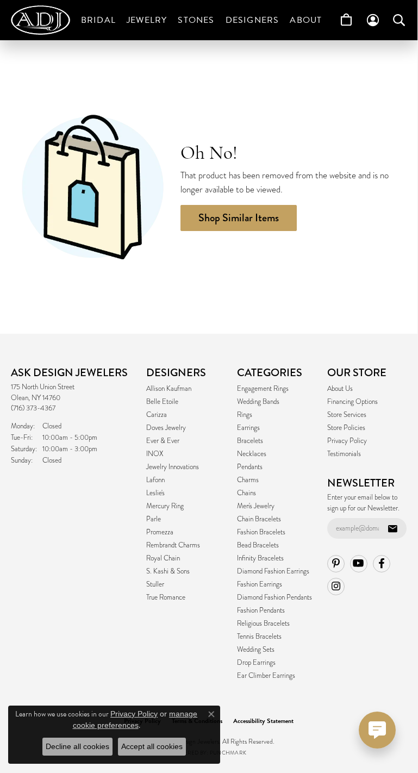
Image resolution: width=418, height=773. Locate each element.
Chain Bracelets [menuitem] (259, 519)
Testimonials (344, 454)
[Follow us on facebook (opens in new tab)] (381, 563)
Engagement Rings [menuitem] (263, 389)
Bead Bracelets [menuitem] (258, 545)
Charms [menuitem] (248, 480)
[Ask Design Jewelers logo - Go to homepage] (43, 20)
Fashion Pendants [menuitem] (261, 610)
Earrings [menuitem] (248, 428)
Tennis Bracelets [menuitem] (259, 636)
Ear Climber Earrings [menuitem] (266, 676)
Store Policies (346, 428)
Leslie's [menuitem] (155, 493)
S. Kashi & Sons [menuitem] (168, 571)
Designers (252, 20)
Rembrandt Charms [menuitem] (173, 545)
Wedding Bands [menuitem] (258, 402)
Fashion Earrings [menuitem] (259, 584)
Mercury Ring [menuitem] (165, 506)
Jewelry (147, 20)
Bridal (98, 20)
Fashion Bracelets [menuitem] (261, 532)
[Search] (399, 20)
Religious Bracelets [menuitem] (263, 623)
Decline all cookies (77, 746)
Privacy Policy (347, 441)
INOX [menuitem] (154, 454)
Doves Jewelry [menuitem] (166, 428)
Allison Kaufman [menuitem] (168, 389)
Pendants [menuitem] (250, 467)
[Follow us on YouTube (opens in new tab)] (358, 563)
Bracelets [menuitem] (250, 441)
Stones (196, 20)
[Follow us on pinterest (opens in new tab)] (336, 563)
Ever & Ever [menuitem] (162, 441)
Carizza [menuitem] (156, 415)
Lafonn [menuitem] (155, 480)
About (306, 20)
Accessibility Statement (263, 721)
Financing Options (352, 402)
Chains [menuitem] (246, 493)
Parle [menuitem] (153, 519)
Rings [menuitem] (244, 415)
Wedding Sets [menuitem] (255, 649)
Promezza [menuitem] (159, 532)
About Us (340, 389)
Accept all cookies (152, 746)
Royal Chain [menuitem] (163, 558)
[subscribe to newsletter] (392, 528)
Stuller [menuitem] (155, 584)
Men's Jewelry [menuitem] (255, 506)
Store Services (346, 415)
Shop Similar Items (238, 218)
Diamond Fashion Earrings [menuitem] (273, 571)
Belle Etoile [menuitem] (162, 402)
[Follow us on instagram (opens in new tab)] (336, 586)
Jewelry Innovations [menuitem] (172, 467)
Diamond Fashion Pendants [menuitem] (274, 597)
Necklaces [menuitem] (251, 454)
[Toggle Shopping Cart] (346, 20)
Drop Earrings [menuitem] (256, 663)
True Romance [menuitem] (165, 597)
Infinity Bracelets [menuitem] (260, 558)
